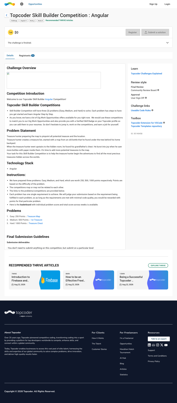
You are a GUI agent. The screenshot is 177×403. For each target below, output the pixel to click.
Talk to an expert (158, 339)
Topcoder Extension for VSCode (146, 122)
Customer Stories (99, 349)
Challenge (14, 21)
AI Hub (123, 358)
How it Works (98, 338)
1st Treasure (36, 219)
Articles (123, 369)
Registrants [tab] (26, 55)
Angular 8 (24, 21)
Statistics (124, 374)
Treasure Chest (36, 223)
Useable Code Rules (141, 110)
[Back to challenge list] (6, 15)
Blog (122, 363)
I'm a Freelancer (127, 338)
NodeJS (40, 21)
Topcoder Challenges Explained (146, 73)
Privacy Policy (154, 361)
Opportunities (35, 4)
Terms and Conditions (157, 356)
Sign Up (153, 4)
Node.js (32, 21)
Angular (49, 99)
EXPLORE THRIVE (158, 265)
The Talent (96, 343)
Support (151, 350)
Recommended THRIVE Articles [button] (59, 20)
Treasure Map (33, 216)
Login (167, 4)
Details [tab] (10, 55)
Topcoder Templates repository (146, 126)
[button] (22, 4)
